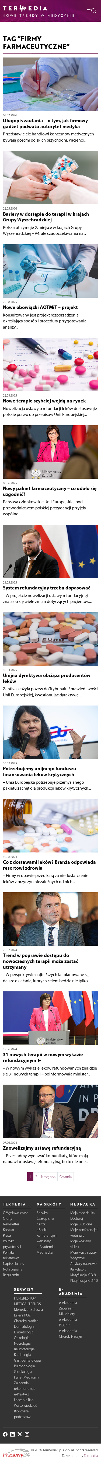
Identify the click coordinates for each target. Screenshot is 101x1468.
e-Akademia (45, 1246)
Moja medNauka (82, 1213)
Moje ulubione (81, 1224)
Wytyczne (77, 1258)
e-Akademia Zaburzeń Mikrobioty (68, 1308)
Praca (7, 1235)
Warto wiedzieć (25, 1405)
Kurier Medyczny (26, 1377)
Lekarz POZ (22, 1315)
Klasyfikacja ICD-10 (84, 1280)
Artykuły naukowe (83, 1263)
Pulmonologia (24, 1366)
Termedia (91, 1455)
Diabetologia (23, 1332)
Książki (41, 1224)
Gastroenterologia (27, 1360)
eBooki (42, 1230)
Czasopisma (45, 1218)
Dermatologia (24, 1326)
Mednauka (45, 1252)
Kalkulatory (78, 1269)
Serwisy (42, 1213)
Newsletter (11, 1224)
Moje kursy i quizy (83, 1252)
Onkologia (21, 1338)
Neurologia (22, 1343)
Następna (48, 1177)
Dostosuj (76, 1218)
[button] (91, 10)
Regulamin (11, 1275)
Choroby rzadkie (26, 1321)
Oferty (7, 1218)
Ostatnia (66, 1177)
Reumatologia (24, 1349)
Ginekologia (23, 1371)
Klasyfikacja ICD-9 (83, 1275)
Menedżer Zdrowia (28, 1309)
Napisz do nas (13, 1263)
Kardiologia (22, 1354)
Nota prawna (12, 1269)
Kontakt (8, 1230)
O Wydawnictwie (15, 1213)
